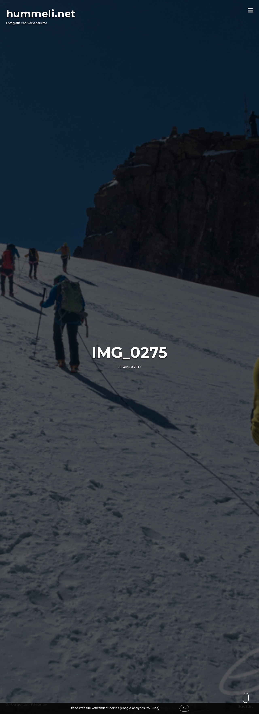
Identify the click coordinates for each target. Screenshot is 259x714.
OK (184, 708)
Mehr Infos (168, 708)
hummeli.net (40, 13)
